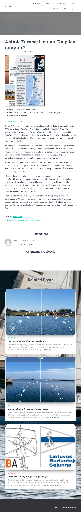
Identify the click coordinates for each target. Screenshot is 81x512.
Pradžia (21, 121)
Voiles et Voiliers (36, 220)
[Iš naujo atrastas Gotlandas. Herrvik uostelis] (40, 311)
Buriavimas (36, 3)
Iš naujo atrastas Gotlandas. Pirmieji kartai (28, 409)
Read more (47, 350)
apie (65, 8)
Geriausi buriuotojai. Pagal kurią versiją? (27, 476)
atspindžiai (12, 220)
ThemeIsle (72, 507)
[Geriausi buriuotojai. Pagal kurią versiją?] (40, 447)
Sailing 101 (48, 3)
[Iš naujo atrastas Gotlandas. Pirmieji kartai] (40, 379)
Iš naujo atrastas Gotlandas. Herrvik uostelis (29, 341)
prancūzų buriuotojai (23, 220)
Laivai (72, 3)
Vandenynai (61, 3)
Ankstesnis (10, 121)
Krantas (56, 8)
